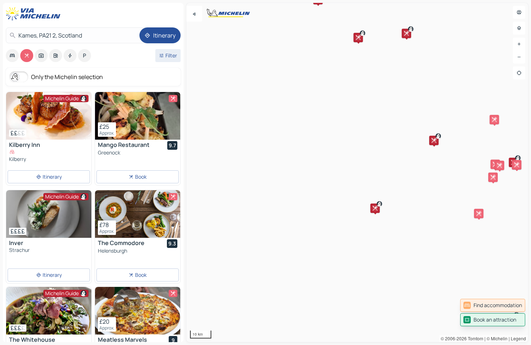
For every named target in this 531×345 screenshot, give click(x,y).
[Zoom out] (519, 57)
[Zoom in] (519, 44)
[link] (492, 305)
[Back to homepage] (35, 14)
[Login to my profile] (519, 12)
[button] (375, 208)
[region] (357, 172)
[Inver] (48, 214)
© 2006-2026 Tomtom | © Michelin (474, 338)
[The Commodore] (137, 214)
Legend (518, 338)
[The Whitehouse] (48, 311)
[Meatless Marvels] (137, 311)
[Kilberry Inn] (48, 116)
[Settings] (519, 28)
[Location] (519, 72)
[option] (12, 55)
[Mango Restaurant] (137, 116)
